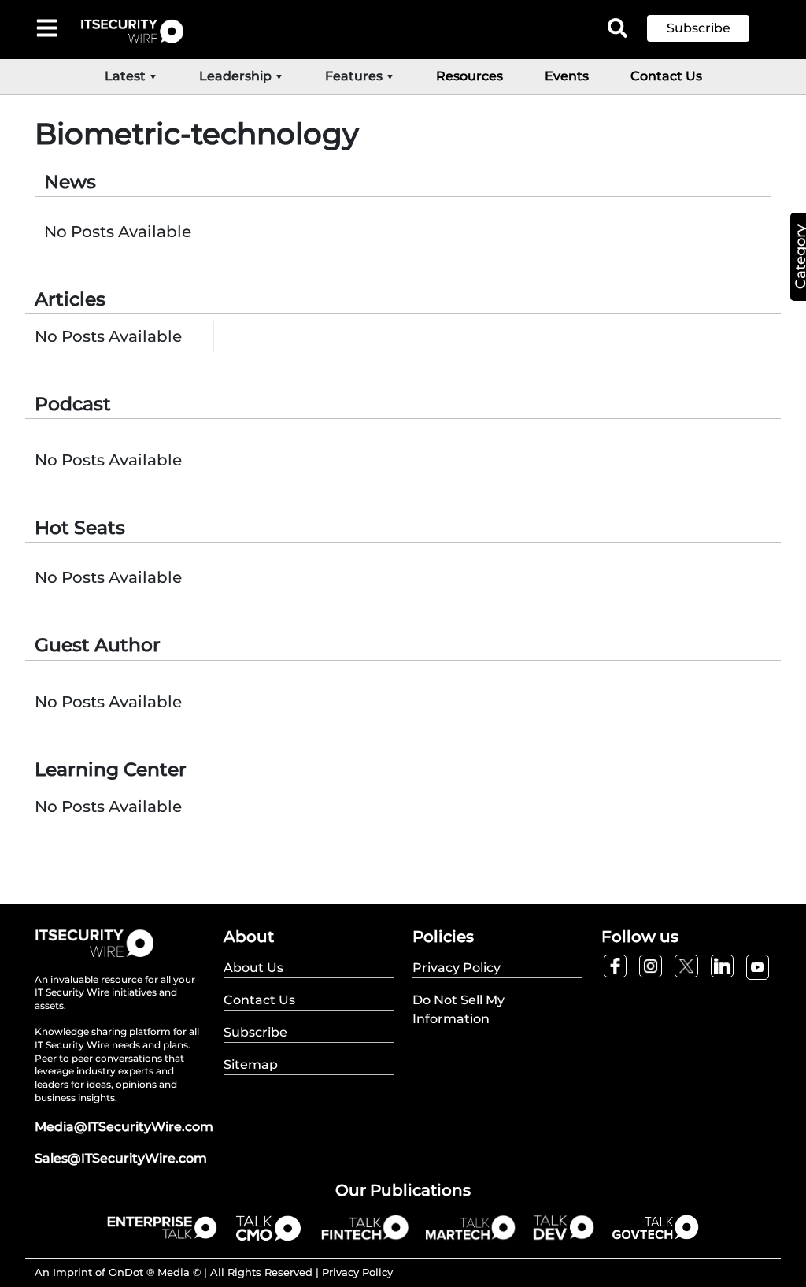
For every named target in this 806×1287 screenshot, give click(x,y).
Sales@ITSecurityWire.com (121, 1158)
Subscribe (698, 27)
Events (567, 76)
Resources (469, 76)
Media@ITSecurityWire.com (124, 1126)
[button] (710, 28)
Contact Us (666, 76)
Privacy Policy (357, 1272)
